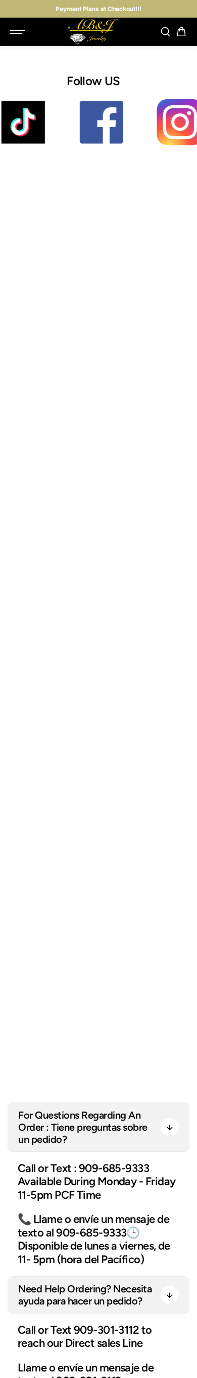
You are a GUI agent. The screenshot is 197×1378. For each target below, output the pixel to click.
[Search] (165, 32)
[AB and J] (93, 32)
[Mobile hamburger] (19, 32)
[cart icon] (181, 32)
